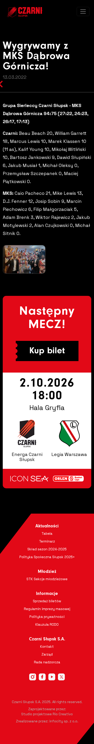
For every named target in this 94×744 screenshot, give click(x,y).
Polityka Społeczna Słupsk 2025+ (47, 557)
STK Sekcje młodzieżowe (47, 579)
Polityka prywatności (47, 616)
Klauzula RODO (47, 624)
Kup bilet (47, 351)
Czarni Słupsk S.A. (47, 639)
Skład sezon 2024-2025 (47, 549)
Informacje (47, 593)
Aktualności (47, 526)
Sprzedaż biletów (47, 601)
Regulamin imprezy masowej (47, 609)
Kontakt (47, 646)
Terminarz (47, 541)
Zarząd (47, 654)
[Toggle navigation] (83, 11)
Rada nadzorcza (47, 662)
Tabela (47, 533)
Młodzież (47, 571)
